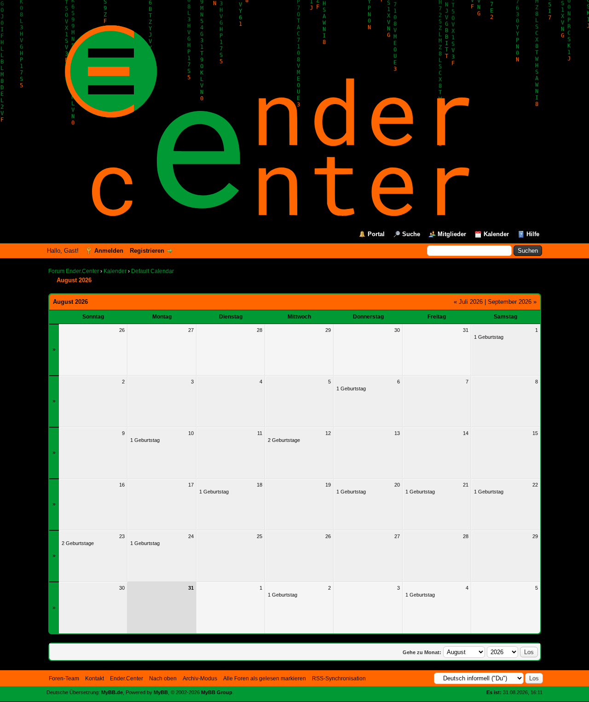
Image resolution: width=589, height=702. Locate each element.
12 (328, 433)
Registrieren (147, 250)
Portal (376, 234)
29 (328, 330)
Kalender (496, 234)
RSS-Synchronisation (339, 678)
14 (465, 433)
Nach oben (163, 678)
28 (259, 330)
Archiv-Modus (200, 678)
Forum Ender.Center (73, 271)
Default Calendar (152, 271)
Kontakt (94, 678)
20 (397, 484)
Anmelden (108, 250)
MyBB (161, 692)
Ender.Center (126, 678)
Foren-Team (64, 678)
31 (465, 330)
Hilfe (532, 234)
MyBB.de (112, 692)
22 (535, 484)
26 (122, 330)
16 (122, 484)
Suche (411, 234)
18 (259, 484)
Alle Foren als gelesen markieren (264, 678)
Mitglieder (452, 234)
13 (397, 433)
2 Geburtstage (284, 440)
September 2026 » (512, 301)
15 (535, 433)
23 (122, 536)
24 (191, 536)
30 (397, 330)
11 (259, 433)
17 (191, 484)
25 (259, 536)
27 (191, 330)
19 (328, 484)
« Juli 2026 (468, 301)
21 (465, 484)
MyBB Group (216, 692)
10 (191, 433)
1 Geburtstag (488, 337)
